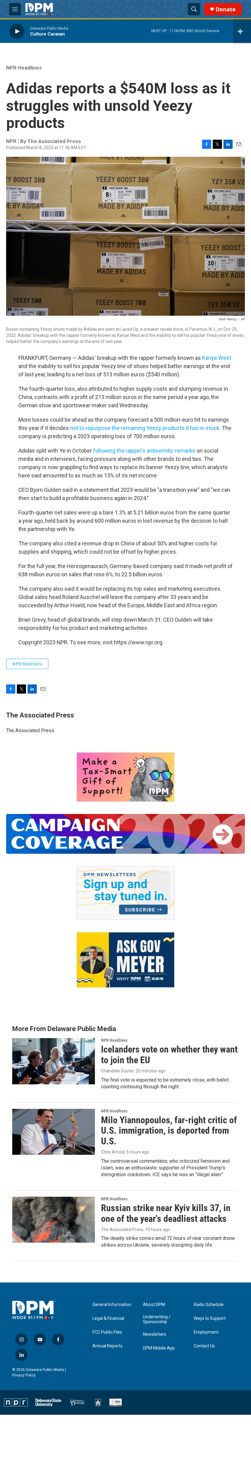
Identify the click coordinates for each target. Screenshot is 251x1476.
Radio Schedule (209, 1304)
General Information (111, 1304)
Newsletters (154, 1334)
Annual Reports (107, 1346)
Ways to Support (210, 1318)
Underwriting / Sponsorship (156, 1319)
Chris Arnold (113, 1152)
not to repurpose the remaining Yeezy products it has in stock (144, 428)
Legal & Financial (108, 1318)
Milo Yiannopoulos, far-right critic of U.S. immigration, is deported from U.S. (169, 1131)
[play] (17, 31)
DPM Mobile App (159, 1348)
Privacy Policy (24, 1375)
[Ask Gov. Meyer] (125, 959)
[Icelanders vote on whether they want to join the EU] (53, 1061)
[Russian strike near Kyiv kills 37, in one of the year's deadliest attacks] (53, 1220)
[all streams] (242, 31)
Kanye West (216, 358)
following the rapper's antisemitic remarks (144, 450)
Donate (225, 9)
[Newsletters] (125, 893)
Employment (206, 1332)
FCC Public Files (107, 1332)
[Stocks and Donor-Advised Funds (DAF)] (125, 777)
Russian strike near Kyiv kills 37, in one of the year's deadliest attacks (165, 1213)
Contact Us (204, 1346)
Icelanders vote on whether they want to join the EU (169, 1054)
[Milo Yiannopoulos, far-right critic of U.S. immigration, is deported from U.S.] (53, 1132)
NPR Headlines (24, 68)
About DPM (154, 1304)
